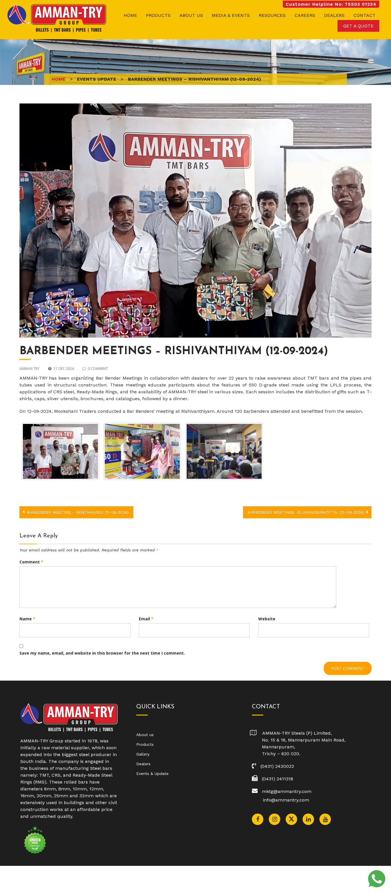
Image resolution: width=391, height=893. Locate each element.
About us (191, 15)
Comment (31, 562)
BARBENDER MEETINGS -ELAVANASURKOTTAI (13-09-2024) (306, 512)
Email (146, 618)
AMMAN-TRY (29, 368)
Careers (305, 15)
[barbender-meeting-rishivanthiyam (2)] (224, 451)
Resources (272, 15)
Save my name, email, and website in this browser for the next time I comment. (102, 653)
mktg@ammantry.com (286, 791)
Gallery (142, 754)
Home (130, 15)
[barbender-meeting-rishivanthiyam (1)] (142, 451)
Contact (365, 15)
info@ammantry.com (286, 800)
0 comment (98, 368)
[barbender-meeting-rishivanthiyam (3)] (60, 451)
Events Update (96, 79)
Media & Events (231, 15)
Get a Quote (358, 26)
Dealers (334, 15)
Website (266, 618)
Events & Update (152, 773)
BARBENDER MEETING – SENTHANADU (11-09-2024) (78, 512)
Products (158, 15)
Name (27, 618)
